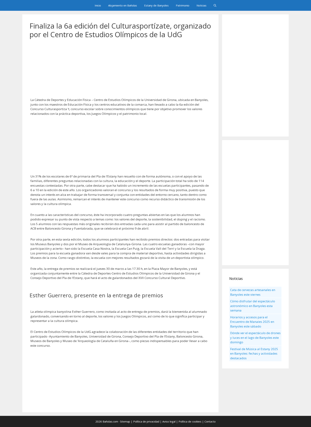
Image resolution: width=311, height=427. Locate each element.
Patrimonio (182, 5)
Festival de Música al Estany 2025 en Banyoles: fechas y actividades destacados (254, 353)
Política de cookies (190, 421)
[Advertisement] (120, 70)
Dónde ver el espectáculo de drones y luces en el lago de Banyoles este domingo (255, 337)
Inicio (98, 5)
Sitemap (125, 421)
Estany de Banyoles (156, 5)
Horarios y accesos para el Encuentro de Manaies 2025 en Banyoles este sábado (252, 321)
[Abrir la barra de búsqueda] (215, 5)
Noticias (201, 5)
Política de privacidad (146, 421)
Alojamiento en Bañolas (122, 5)
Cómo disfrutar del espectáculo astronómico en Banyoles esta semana (252, 305)
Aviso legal (168, 421)
